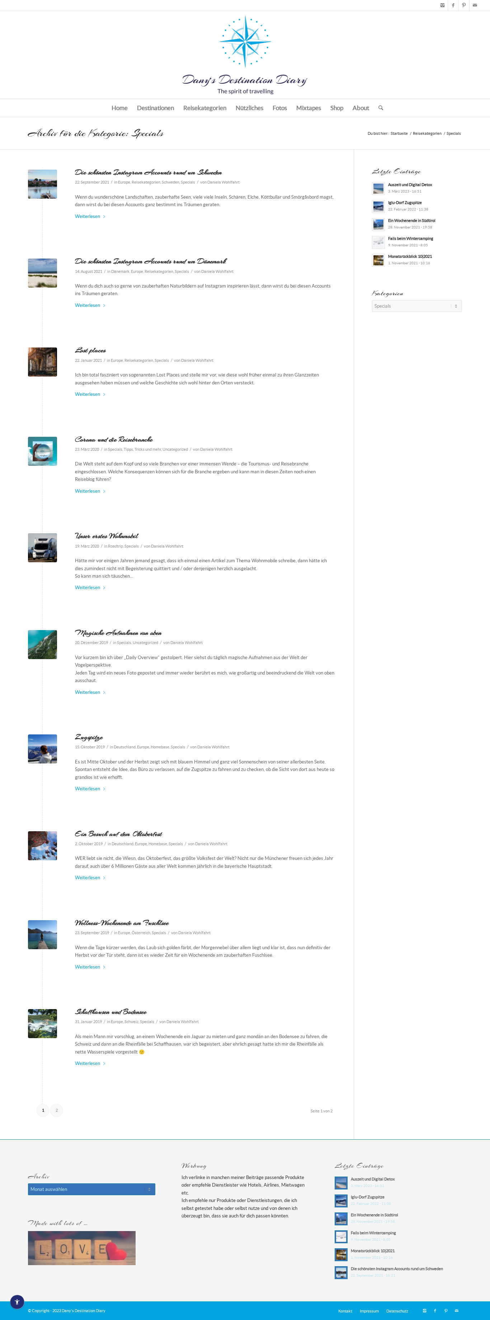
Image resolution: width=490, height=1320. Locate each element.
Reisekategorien (146, 182)
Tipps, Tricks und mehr (142, 449)
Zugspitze (89, 737)
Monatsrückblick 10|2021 (410, 256)
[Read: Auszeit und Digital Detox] (378, 188)
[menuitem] (119, 108)
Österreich (141, 933)
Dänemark (120, 271)
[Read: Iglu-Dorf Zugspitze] (378, 206)
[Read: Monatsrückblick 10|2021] (378, 260)
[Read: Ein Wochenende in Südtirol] (378, 224)
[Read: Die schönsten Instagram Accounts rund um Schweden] (341, 1272)
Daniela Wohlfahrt (223, 182)
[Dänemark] (42, 273)
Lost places (90, 350)
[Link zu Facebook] (453, 5)
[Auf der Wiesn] (42, 845)
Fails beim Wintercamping (410, 238)
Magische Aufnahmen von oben (118, 632)
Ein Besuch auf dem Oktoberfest (118, 833)
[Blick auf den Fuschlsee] (42, 934)
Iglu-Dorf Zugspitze (405, 202)
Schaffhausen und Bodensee (110, 1011)
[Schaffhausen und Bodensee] (42, 1023)
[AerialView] (42, 644)
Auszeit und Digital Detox (410, 185)
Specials (188, 182)
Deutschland (125, 747)
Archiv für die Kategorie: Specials (95, 133)
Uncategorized (175, 449)
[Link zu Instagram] (442, 5)
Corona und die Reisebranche (113, 439)
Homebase (160, 747)
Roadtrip (115, 546)
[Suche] (378, 108)
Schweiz (131, 1021)
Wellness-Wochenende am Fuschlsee (122, 922)
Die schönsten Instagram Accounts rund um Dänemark (150, 261)
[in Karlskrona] (42, 184)
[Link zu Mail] (475, 5)
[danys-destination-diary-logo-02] (245, 55)
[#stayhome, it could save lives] (42, 451)
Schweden (170, 182)
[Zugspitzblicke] (42, 748)
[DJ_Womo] (42, 547)
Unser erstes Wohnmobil (106, 535)
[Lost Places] (42, 362)
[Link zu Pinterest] (464, 5)
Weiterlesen (87, 216)
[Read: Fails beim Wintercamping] (378, 242)
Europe (124, 182)
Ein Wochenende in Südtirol (411, 220)
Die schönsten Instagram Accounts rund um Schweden (148, 172)
